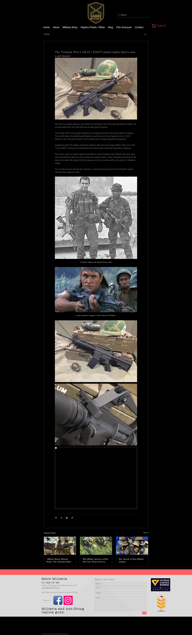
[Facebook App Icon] (57, 600)
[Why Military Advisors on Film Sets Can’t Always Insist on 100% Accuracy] (96, 546)
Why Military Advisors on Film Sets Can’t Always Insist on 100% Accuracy (95, 560)
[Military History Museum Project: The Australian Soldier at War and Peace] (60, 546)
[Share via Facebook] (56, 518)
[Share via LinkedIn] (67, 518)
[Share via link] (72, 518)
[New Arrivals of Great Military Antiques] (132, 546)
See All (145, 533)
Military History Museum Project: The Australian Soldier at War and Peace (59, 560)
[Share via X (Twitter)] (61, 518)
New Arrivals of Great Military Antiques (131, 560)
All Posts (47, 34)
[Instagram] (68, 600)
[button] (159, 26)
